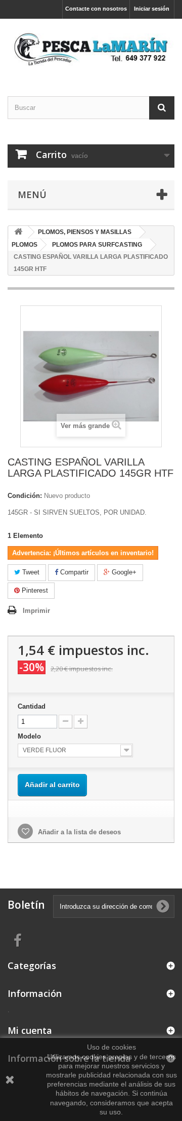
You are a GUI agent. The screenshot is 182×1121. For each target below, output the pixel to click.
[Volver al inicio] (18, 232)
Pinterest (34, 590)
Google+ (123, 572)
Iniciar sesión (151, 9)
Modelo (30, 736)
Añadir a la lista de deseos (78, 832)
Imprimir (36, 610)
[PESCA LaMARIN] (91, 48)
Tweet (29, 572)
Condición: (25, 495)
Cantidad (32, 706)
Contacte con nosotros (96, 9)
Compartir (73, 572)
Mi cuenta (30, 1030)
